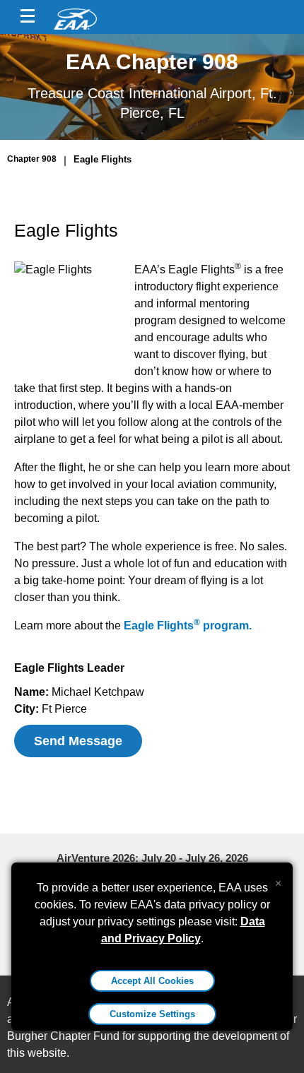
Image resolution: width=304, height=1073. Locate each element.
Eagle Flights (102, 159)
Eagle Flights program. (188, 626)
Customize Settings (152, 1014)
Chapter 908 (32, 159)
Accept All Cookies (152, 981)
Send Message (78, 741)
